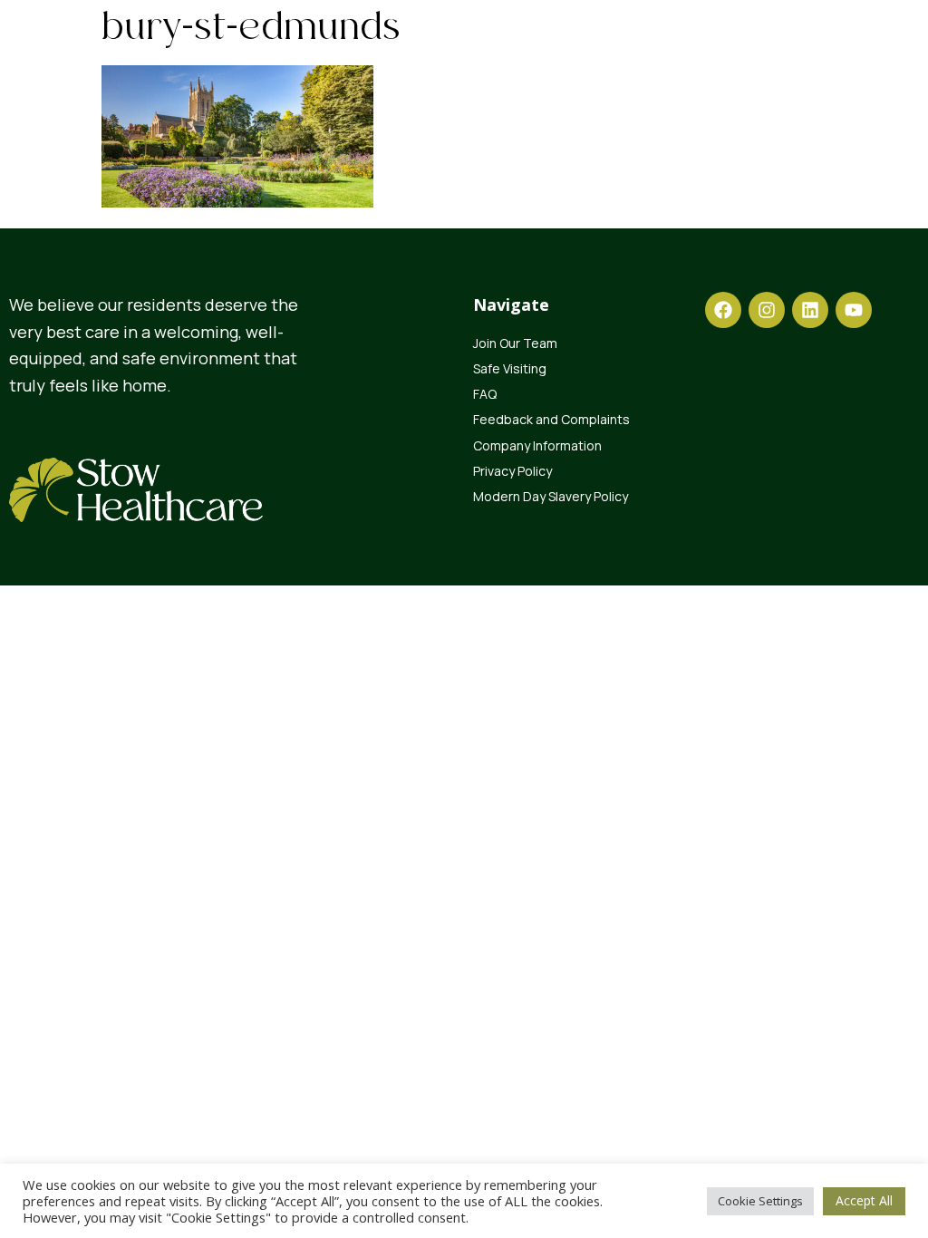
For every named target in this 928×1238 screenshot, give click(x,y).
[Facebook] (723, 310)
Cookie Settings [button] (760, 1201)
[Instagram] (767, 310)
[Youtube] (854, 310)
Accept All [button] (864, 1200)
